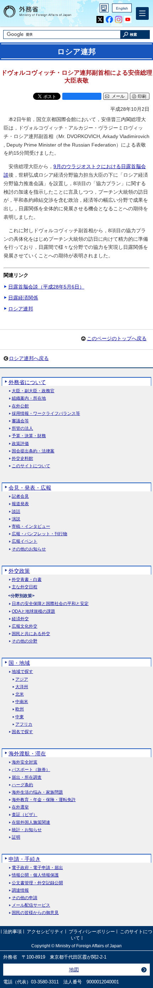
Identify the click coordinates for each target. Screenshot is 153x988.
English (122, 8)
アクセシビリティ (45, 932)
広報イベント (24, 541)
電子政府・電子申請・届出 (37, 868)
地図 (74, 969)
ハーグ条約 (22, 785)
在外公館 (20, 406)
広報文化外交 (24, 626)
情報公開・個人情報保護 (35, 875)
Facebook (109, 19)
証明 (16, 837)
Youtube (128, 19)
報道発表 (20, 504)
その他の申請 (24, 898)
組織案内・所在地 (29, 398)
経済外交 (20, 619)
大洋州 (21, 687)
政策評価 (20, 443)
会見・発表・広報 (30, 488)
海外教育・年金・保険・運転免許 (44, 800)
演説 (16, 519)
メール (118, 96)
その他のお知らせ (29, 549)
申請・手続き (25, 859)
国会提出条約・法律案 (33, 451)
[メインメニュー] (142, 13)
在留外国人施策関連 (31, 822)
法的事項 (12, 932)
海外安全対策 (24, 762)
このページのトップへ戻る (117, 338)
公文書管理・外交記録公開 (37, 883)
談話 (16, 511)
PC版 (104, 8)
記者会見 (20, 496)
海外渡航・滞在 (27, 753)
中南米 (21, 701)
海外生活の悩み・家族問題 (37, 792)
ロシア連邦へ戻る (29, 358)
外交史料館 (22, 458)
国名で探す (22, 732)
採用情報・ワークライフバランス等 (46, 413)
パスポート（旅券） (31, 769)
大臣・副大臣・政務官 (33, 391)
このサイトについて (31, 466)
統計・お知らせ (27, 830)
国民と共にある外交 (31, 634)
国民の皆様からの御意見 (35, 912)
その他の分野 (24, 641)
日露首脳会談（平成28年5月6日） (46, 287)
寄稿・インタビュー (31, 526)
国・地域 (19, 663)
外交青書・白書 (27, 579)
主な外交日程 (24, 587)
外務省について (27, 382)
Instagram (118, 19)
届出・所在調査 (27, 777)
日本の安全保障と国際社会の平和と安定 (50, 603)
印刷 (142, 96)
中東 (19, 717)
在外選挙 (20, 807)
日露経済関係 (23, 298)
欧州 (19, 709)
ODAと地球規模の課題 (33, 611)
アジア (21, 679)
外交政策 (19, 571)
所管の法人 (22, 428)
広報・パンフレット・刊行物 (39, 534)
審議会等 (20, 421)
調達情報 (20, 890)
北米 (19, 694)
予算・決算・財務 (29, 436)
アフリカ (23, 724)
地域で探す (22, 671)
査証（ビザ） (24, 814)
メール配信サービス (31, 905)
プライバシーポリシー (92, 932)
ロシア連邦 (20, 309)
